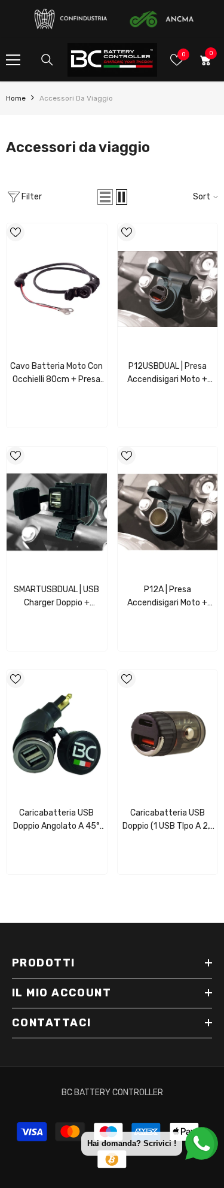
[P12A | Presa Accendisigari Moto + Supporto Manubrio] (168, 512)
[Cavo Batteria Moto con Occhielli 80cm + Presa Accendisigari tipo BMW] (57, 288)
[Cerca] (47, 60)
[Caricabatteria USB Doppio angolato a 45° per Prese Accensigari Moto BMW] (57, 735)
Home (16, 98)
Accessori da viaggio (76, 98)
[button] (105, 197)
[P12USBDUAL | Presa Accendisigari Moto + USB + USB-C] (168, 288)
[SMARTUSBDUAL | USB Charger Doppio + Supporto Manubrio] (57, 512)
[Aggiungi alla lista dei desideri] (15, 232)
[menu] (13, 60)
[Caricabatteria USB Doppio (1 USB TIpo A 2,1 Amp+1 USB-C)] (168, 735)
